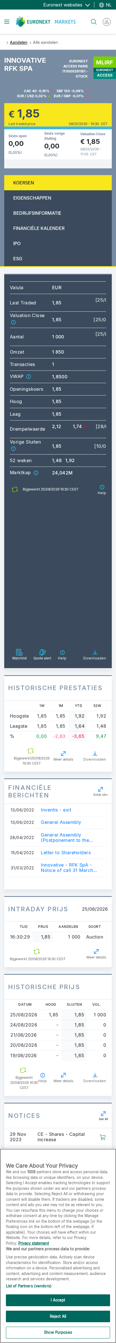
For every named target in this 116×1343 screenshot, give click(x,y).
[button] (13, 322)
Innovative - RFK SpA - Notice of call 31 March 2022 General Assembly (67, 867)
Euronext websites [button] (63, 5)
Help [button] (42, 1081)
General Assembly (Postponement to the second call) (65, 837)
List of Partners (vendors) (29, 1286)
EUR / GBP (62, 96)
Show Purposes (58, 1332)
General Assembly (61, 822)
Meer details (63, 759)
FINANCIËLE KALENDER (38, 228)
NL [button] (108, 5)
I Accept (58, 1300)
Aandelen (18, 42)
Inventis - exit (56, 810)
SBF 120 (63, 91)
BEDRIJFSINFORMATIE (37, 213)
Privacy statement (33, 1243)
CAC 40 (30, 91)
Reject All (58, 1316)
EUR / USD (25, 96)
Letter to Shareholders (66, 852)
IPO (17, 243)
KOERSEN (23, 183)
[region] (58, 1246)
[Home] (45, 21)
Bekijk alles (100, 794)
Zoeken (91, 18)
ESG (17, 258)
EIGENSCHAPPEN (32, 198)
